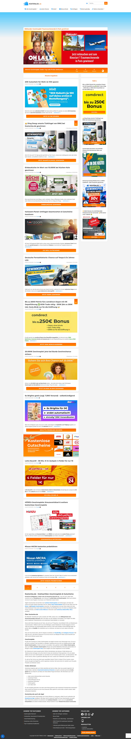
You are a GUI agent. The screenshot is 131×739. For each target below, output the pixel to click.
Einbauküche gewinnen (51, 204)
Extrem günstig (85, 9)
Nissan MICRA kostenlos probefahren (41, 546)
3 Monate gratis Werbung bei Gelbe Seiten (63, 725)
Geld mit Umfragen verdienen (60, 713)
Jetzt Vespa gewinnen (51, 294)
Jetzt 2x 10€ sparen (51, 116)
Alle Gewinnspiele (31, 9)
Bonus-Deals (64, 9)
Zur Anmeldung (88, 732)
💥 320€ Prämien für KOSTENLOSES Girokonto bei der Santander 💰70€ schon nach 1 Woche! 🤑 (94, 212)
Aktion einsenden (98, 9)
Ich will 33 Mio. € (51, 495)
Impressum (50, 735)
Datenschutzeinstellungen (61, 737)
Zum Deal (94, 112)
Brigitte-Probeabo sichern (51, 430)
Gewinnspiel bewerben (83, 735)
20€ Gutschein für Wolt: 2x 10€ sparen (42, 82)
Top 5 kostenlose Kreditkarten (31, 723)
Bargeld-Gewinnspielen (37, 606)
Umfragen (75, 9)
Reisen (26, 606)
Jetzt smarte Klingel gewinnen (51, 160)
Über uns (97, 735)
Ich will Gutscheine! (51, 250)
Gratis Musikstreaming (29, 718)
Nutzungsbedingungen (69, 735)
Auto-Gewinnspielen (56, 604)
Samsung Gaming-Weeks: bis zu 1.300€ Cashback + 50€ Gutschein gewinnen (52, 29)
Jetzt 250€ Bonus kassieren (51, 344)
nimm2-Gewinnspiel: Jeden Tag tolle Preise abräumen (44, 69)
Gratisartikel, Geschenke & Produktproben (34, 716)
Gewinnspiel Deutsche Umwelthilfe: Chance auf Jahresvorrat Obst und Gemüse (93, 150)
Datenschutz (58, 735)
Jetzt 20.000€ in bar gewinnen (51, 388)
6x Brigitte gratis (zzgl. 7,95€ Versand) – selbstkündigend (50, 396)
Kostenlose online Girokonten (31, 721)
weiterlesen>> (57, 112)
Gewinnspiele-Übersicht (30, 713)
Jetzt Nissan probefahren (51, 581)
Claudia (37, 84)
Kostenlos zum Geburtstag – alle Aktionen (63, 718)
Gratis (54, 9)
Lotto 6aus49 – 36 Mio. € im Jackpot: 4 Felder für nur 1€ (49, 461)
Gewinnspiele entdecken (51, 539)
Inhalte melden (73, 737)
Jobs (92, 735)
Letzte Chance (45, 9)
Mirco (37, 397)
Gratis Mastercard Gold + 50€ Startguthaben (64, 727)
